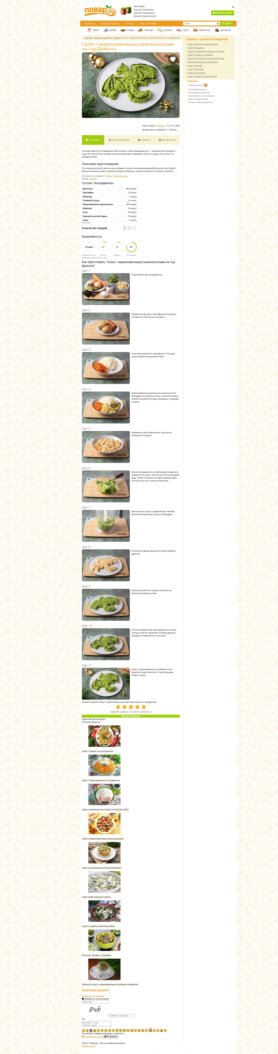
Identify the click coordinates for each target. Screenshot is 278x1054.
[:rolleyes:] (120, 1030)
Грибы (108, 175)
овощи (148, 30)
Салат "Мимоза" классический (203, 44)
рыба (113, 30)
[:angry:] (142, 1030)
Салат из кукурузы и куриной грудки (206, 58)
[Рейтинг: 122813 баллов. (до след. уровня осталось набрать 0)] (168, 125)
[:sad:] (105, 1030)
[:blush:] (131, 1030)
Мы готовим (148, 23)
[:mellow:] (146, 1030)
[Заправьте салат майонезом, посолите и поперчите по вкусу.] (106, 447)
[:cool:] (124, 1030)
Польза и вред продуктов (200, 102)
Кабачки (138, 12)
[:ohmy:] (87, 1030)
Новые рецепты (195, 85)
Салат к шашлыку (196, 72)
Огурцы (138, 9)
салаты (167, 30)
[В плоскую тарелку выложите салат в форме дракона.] (106, 565)
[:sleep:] (154, 1030)
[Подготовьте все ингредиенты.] (106, 289)
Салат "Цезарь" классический (202, 76)
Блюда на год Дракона (93, 995)
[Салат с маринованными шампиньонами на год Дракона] (131, 85)
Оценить (145, 139)
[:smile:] (135, 1030)
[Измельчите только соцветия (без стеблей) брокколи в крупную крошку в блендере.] (106, 526)
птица (130, 30)
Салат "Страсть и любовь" (200, 54)
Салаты (93, 178)
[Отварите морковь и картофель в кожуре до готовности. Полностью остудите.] (106, 329)
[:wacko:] (109, 1030)
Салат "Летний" (195, 65)
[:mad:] (83, 1030)
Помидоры (148, 9)
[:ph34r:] (91, 1030)
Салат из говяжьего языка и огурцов (206, 51)
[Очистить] (218, 23)
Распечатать (168, 139)
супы (186, 30)
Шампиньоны (121, 175)
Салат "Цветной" (196, 69)
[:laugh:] (161, 1030)
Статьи (129, 23)
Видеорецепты (110, 23)
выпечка (204, 30)
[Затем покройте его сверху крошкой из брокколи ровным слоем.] (106, 605)
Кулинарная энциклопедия (201, 95)
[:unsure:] (116, 1030)
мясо (96, 30)
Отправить (111, 1036)
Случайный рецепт (197, 89)
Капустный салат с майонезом (203, 61)
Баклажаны (149, 12)
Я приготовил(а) (120, 139)
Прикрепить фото (93, 1036)
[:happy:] (113, 1030)
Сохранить (94, 139)
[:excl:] (94, 1030)
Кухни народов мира (198, 99)
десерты (225, 30)
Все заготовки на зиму (145, 15)
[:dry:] (157, 1030)
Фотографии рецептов (199, 92)
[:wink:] (98, 1030)
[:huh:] (165, 1030)
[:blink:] (102, 1030)
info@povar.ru (89, 1045)
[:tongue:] (139, 1030)
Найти (227, 23)
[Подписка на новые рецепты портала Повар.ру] (206, 86)
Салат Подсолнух (196, 47)
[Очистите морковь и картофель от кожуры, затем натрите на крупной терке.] (106, 368)
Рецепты (89, 23)
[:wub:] (150, 1029)
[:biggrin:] (128, 1030)
